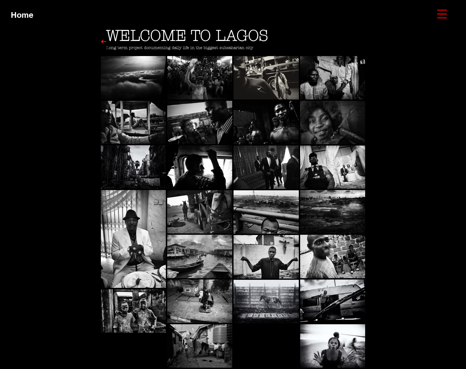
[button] (442, 14)
